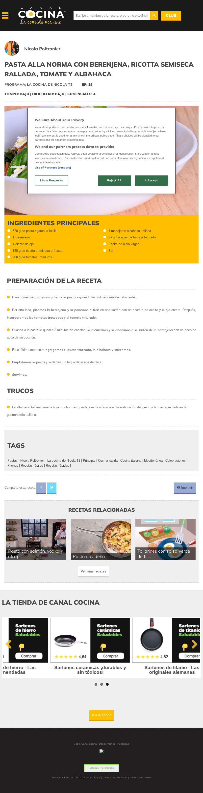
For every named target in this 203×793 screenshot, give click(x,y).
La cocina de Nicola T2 (63, 460)
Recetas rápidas (57, 465)
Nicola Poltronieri (32, 460)
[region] (101, 151)
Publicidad (123, 743)
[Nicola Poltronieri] (39, 55)
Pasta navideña (89, 556)
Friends (12, 465)
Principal (89, 460)
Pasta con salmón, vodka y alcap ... (35, 553)
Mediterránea (153, 460)
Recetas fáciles (32, 465)
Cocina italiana (130, 460)
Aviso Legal (94, 777)
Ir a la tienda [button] (101, 715)
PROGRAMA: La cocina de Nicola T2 (38, 84)
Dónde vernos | (108, 743)
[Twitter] (52, 488)
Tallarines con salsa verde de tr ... (163, 553)
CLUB (171, 15)
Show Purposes (51, 180)
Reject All (114, 180)
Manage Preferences (102, 767)
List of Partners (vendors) (53, 167)
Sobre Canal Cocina (85, 743)
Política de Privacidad (115, 777)
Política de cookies (140, 777)
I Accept (151, 180)
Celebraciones (175, 460)
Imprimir (186, 487)
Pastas (12, 460)
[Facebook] (41, 488)
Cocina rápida (108, 460)
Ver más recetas (93, 571)
